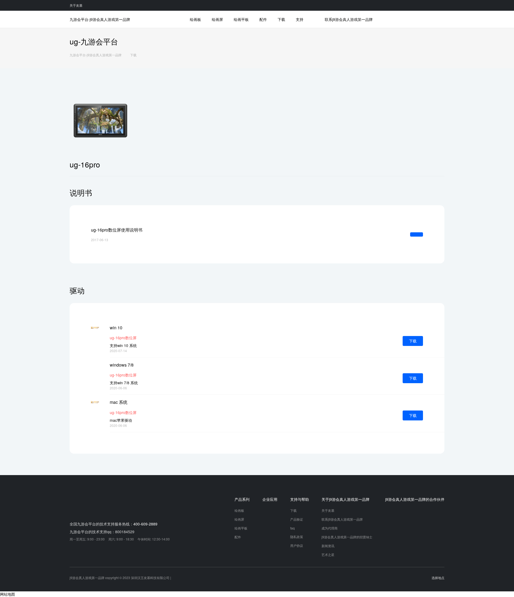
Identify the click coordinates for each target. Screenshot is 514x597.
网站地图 (7, 594)
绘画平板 (241, 19)
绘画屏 (217, 19)
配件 (263, 19)
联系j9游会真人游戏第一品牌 (349, 19)
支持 (299, 19)
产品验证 (296, 519)
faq (292, 528)
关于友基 (76, 5)
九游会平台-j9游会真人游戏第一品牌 (100, 19)
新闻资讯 (328, 545)
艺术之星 (328, 554)
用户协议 (296, 545)
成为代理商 (330, 528)
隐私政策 (296, 536)
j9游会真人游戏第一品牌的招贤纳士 (347, 537)
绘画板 (195, 19)
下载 (281, 19)
